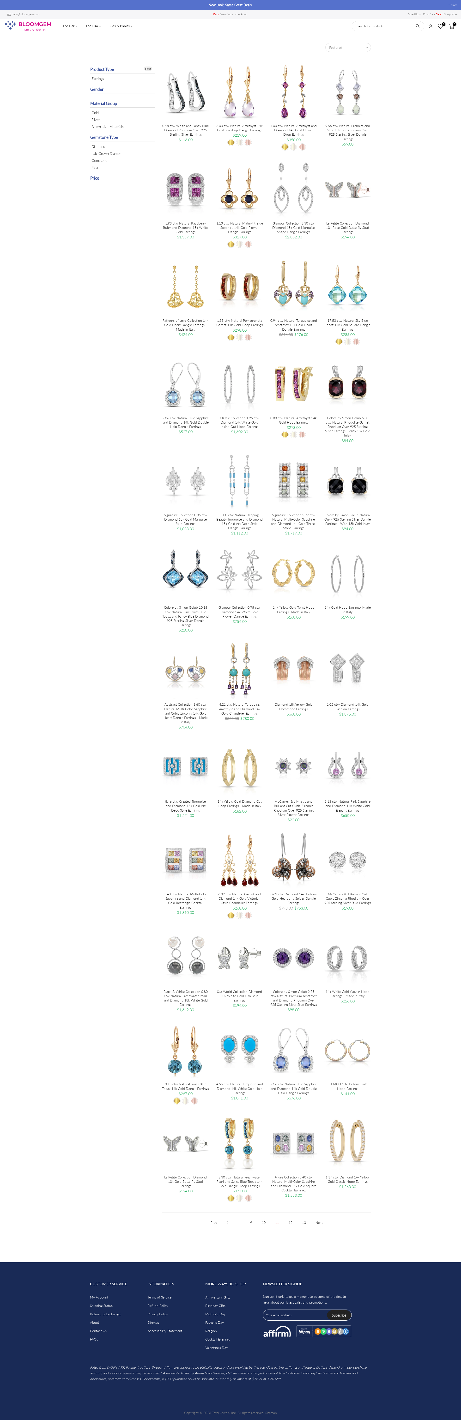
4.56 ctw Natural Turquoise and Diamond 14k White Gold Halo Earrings (239, 1088)
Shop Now (450, 14)
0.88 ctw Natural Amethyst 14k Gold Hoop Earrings (293, 420)
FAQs (94, 1339)
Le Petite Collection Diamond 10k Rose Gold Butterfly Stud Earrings (347, 227)
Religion (211, 1331)
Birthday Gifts (215, 1306)
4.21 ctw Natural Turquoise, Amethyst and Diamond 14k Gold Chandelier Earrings (239, 708)
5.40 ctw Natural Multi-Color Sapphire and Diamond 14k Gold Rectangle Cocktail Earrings (185, 900)
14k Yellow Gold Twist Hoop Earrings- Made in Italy (293, 609)
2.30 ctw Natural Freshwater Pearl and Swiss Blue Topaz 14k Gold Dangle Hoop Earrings (239, 1181)
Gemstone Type (104, 137)
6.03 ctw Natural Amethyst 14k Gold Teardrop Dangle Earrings (239, 128)
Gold (95, 112)
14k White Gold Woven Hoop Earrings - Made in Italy (348, 993)
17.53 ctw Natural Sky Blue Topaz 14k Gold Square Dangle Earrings (347, 324)
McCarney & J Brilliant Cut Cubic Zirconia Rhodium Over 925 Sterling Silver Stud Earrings (347, 898)
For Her (68, 26)
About (94, 1322)
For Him (92, 26)
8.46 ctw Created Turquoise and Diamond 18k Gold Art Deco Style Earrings (185, 805)
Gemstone (99, 160)
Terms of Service (159, 1297)
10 (264, 1222)
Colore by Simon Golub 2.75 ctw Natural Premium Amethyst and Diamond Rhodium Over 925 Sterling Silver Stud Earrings (293, 998)
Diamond (98, 146)
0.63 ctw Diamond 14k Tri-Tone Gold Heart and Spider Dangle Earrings (294, 898)
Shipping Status (101, 1306)
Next (319, 1222)
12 (290, 1222)
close (9, 5)
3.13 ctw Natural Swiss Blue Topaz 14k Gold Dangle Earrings (185, 1086)
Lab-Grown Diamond (107, 153)
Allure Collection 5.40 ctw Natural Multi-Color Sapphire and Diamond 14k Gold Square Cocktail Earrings (293, 1183)
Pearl (95, 167)
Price (94, 178)
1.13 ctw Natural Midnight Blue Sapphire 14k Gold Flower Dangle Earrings (239, 227)
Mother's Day (215, 1314)
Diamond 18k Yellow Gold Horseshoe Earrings (294, 706)
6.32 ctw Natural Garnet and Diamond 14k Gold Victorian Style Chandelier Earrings (239, 898)
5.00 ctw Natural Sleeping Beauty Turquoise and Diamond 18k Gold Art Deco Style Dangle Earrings (239, 521)
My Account (99, 1297)
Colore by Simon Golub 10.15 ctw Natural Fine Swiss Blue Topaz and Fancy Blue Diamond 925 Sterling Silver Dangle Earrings (185, 616)
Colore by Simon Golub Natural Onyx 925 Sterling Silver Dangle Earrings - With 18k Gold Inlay (347, 519)
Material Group (103, 103)
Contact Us (98, 1331)
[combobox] (388, 26)
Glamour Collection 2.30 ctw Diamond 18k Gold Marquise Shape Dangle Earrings (293, 227)
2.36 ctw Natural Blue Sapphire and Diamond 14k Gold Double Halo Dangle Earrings (186, 422)
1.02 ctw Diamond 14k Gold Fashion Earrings (348, 706)
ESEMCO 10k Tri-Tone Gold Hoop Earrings (348, 1086)
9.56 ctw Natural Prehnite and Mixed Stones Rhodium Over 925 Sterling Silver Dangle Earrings (347, 132)
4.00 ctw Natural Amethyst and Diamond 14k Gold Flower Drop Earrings (293, 130)
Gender (96, 89)
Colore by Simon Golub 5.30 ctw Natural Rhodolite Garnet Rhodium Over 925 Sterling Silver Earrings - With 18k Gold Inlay (347, 426)
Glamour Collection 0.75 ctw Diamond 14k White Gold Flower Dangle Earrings (239, 611)
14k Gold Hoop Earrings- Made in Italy (348, 609)
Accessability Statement (165, 1331)
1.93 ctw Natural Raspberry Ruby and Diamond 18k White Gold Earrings (185, 227)
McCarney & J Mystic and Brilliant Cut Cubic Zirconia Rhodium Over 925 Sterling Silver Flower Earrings (294, 808)
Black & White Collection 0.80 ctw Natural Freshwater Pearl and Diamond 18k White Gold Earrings (186, 998)
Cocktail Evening (217, 1339)
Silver (95, 119)
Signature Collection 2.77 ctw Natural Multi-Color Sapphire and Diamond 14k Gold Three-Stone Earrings (293, 521)
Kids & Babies (119, 26)
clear (148, 68)
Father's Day (214, 1322)
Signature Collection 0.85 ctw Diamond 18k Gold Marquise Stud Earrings (185, 519)
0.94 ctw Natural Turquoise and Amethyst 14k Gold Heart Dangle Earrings (293, 324)
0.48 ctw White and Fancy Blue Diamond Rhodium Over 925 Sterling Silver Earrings (185, 130)
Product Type (102, 69)
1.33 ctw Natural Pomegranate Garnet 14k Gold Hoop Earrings (239, 322)
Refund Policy (158, 1306)
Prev (214, 1222)
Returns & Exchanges (105, 1314)
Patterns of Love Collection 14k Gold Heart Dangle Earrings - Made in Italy (185, 324)
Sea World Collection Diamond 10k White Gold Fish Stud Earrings (239, 995)
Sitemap (153, 1322)
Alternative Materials (107, 126)
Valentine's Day (216, 1348)
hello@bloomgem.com (26, 14)
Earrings (97, 78)
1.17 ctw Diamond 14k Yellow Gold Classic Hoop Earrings (348, 1179)
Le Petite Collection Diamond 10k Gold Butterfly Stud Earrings (185, 1181)
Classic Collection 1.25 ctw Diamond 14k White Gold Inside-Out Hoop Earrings (239, 422)
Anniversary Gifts (217, 1297)
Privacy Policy (158, 1314)
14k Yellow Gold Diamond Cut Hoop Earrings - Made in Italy (240, 803)
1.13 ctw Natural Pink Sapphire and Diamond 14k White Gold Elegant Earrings (347, 805)
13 (304, 1222)
